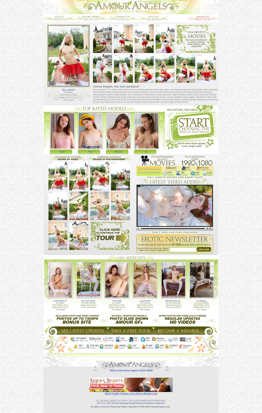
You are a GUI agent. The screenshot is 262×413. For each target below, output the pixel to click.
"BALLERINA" (68, 90)
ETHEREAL (202, 301)
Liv (146, 152)
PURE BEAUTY (60, 301)
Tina (90, 152)
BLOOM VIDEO (88, 301)
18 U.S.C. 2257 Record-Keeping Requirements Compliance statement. (131, 403)
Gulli (62, 152)
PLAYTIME (117, 301)
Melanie (118, 152)
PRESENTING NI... (173, 301)
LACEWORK (145, 301)
